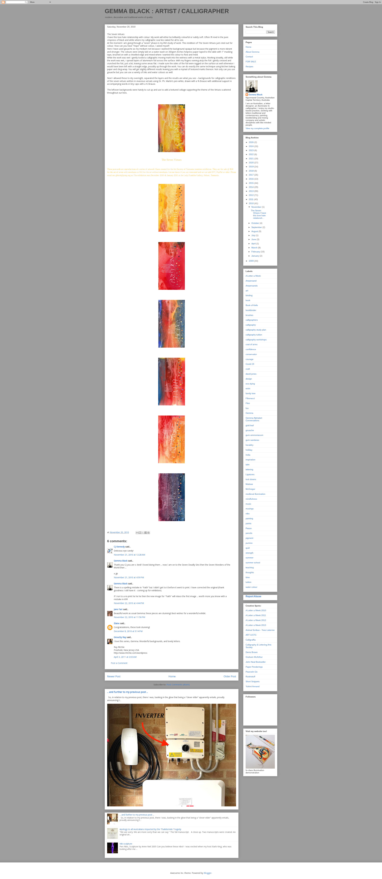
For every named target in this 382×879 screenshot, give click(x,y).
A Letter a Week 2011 (256, 615)
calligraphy (251, 325)
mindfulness (251, 499)
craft (248, 369)
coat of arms (251, 344)
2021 (251, 158)
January (255, 256)
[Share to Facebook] (145, 532)
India (248, 455)
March (254, 247)
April (253, 243)
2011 (251, 199)
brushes (249, 315)
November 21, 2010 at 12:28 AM (129, 554)
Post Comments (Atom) (178, 684)
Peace (249, 528)
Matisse (249, 484)
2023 (251, 150)
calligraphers (252, 320)
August (255, 231)
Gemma (249, 413)
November (256, 207)
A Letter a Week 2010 (256, 610)
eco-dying (250, 383)
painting (249, 518)
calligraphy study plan (256, 330)
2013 (251, 191)
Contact (249, 56)
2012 (251, 195)
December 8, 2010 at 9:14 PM (128, 631)
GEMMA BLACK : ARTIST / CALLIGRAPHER (167, 11)
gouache (250, 430)
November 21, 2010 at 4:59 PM (129, 577)
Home (172, 676)
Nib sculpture (126, 843)
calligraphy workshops (256, 339)
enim (248, 388)
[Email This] (137, 532)
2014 (251, 187)
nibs (247, 513)
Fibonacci (250, 398)
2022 (251, 154)
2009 (251, 261)
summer (249, 557)
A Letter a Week (253, 276)
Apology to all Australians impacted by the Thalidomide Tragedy (150, 829)
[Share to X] (142, 532)
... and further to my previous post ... (127, 692)
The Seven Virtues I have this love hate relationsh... (258, 214)
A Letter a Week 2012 (256, 620)
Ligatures (250, 474)
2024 (251, 146)
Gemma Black (120, 560)
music (248, 504)
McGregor (250, 489)
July (253, 235)
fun (247, 408)
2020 (251, 162)
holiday (249, 450)
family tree (250, 393)
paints (248, 523)
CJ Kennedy (119, 546)
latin (247, 464)
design (249, 379)
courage (249, 359)
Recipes (249, 66)
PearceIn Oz (251, 672)
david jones (251, 374)
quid (248, 548)
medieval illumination (255, 494)
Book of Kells (252, 305)
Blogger (207, 873)
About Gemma (252, 52)
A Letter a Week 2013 (256, 625)
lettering (249, 469)
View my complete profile (257, 128)
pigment (249, 538)
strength (249, 553)
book (248, 300)
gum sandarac (252, 440)
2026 (251, 142)
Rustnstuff (250, 676)
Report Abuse (253, 596)
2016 (251, 179)
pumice (249, 543)
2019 (251, 166)
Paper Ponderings (254, 667)
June (254, 239)
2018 (251, 171)
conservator (251, 354)
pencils (249, 533)
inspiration (250, 459)
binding (249, 295)
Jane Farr (118, 609)
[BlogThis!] (139, 532)
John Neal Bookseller (256, 662)
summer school (253, 562)
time (248, 577)
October (255, 223)
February (256, 251)
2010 (251, 203)
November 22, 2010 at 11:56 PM (129, 617)
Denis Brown (252, 652)
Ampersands (252, 285)
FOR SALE (251, 61)
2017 (251, 175)
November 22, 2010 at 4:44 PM (129, 603)
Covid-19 (250, 364)
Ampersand (251, 281)
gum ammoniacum (254, 435)
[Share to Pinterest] (148, 532)
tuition (248, 582)
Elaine (117, 623)
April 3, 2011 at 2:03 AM (125, 656)
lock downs (251, 479)
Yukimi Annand (252, 686)
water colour (251, 587)
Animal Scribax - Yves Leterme (260, 630)
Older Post (230, 676)
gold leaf (250, 425)
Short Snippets (252, 681)
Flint (248, 403)
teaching (250, 567)
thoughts (250, 572)
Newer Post (113, 676)
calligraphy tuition (254, 334)
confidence (251, 349)
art (247, 290)
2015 (251, 183)
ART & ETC (251, 635)
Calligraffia (251, 640)
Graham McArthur (254, 657)
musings (250, 508)
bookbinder (251, 310)
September (256, 227)
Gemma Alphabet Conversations (254, 419)
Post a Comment (119, 663)
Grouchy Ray (120, 637)
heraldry (249, 445)
